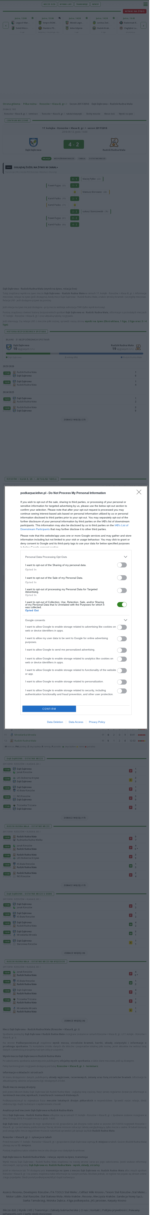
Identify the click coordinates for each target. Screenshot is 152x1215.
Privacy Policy (97, 721)
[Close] (140, 493)
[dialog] (76, 607)
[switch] (122, 564)
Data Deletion (55, 721)
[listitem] (76, 557)
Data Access (76, 721)
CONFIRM (49, 709)
